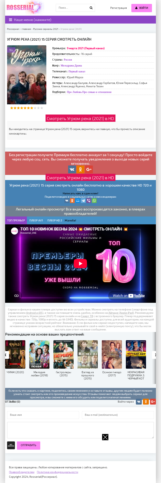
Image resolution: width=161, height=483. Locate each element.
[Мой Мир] (77, 200)
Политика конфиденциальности (57, 472)
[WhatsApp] (94, 200)
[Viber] (88, 200)
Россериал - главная (19, 28)
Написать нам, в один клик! (80, 193)
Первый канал (77, 71)
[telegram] (83, 200)
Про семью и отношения (96, 92)
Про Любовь (74, 92)
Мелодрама (67, 65)
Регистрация (118, 7)
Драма (78, 65)
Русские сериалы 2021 (45, 28)
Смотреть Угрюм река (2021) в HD (80, 118)
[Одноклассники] (72, 200)
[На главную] (24, 8)
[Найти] (91, 8)
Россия (68, 59)
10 (41, 108)
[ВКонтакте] (66, 200)
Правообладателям (21, 472)
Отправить (28, 445)
